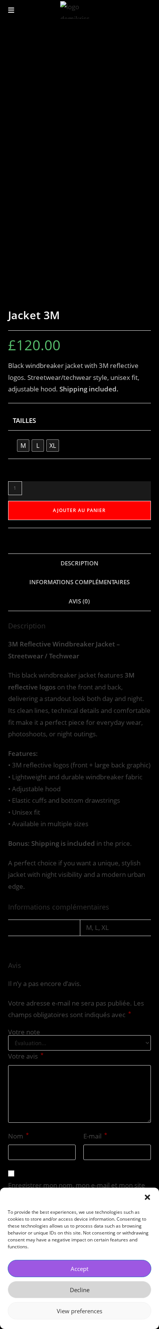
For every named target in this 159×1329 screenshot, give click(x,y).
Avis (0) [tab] (79, 601)
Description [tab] (79, 563)
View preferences (79, 1311)
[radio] (23, 445)
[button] (147, 1197)
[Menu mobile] (11, 10)
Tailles (24, 420)
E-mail (95, 1135)
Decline (80, 1290)
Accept (79, 1269)
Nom (18, 1135)
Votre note (24, 1032)
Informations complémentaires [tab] (79, 582)
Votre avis (26, 1056)
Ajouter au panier (79, 510)
